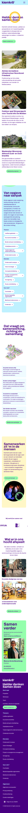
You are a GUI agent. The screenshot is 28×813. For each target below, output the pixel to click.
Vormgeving (6, 755)
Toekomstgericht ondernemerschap (12, 730)
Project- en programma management (13, 752)
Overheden (6, 768)
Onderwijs (5, 778)
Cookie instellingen (8, 797)
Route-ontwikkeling (8, 759)
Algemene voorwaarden (9, 787)
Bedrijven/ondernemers (9, 775)
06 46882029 (7, 666)
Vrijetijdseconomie (8, 726)
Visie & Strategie (7, 745)
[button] (24, 2)
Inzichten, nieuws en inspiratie (11, 703)
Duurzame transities (8, 719)
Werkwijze (5, 697)
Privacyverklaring (7, 790)
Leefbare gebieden (8, 716)
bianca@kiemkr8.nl (9, 668)
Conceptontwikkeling (8, 749)
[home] (8, 2)
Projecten (5, 693)
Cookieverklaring (7, 794)
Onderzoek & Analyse (9, 742)
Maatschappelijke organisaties (11, 771)
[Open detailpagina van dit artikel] (14, 581)
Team (4, 700)
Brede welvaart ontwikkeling (10, 723)
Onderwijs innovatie (8, 733)
